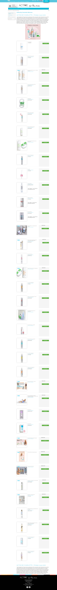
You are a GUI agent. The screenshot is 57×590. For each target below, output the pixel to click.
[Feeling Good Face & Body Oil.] (22, 371)
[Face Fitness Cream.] (22, 258)
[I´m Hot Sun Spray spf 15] (22, 357)
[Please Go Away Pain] (22, 202)
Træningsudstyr (23, 8)
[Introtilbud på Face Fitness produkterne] (22, 456)
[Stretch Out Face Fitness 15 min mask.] (22, 301)
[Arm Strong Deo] (22, 46)
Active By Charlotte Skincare (14, 8)
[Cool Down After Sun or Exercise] (22, 343)
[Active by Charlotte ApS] (33, 5)
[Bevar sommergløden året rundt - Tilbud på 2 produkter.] (22, 74)
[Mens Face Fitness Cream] (22, 159)
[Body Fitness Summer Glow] (22, 60)
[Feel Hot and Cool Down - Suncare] (22, 386)
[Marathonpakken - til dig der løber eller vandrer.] (22, 230)
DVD (28, 8)
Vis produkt (45, 43)
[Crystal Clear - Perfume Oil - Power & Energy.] (22, 485)
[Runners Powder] (22, 216)
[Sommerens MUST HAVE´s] (22, 470)
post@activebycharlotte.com (29, 584)
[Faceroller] (22, 173)
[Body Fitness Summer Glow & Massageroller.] (22, 272)
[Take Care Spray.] (22, 188)
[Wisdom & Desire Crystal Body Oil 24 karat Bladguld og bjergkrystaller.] (22, 527)
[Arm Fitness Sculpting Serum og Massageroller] (22, 315)
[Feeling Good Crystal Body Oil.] (22, 555)
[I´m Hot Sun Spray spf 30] (22, 287)
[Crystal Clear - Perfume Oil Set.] (22, 499)
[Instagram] (9, 0)
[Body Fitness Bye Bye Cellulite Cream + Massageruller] (22, 145)
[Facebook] (8, 0)
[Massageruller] (22, 103)
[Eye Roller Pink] (22, 414)
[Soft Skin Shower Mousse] (22, 117)
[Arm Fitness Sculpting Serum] (22, 541)
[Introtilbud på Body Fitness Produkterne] (22, 442)
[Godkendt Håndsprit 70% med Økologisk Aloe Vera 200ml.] (22, 513)
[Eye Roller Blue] (22, 428)
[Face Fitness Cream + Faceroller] (22, 329)
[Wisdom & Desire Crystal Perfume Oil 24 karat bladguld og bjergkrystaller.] (22, 244)
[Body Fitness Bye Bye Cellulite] (22, 131)
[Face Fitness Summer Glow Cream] (22, 89)
